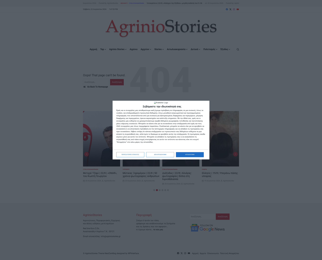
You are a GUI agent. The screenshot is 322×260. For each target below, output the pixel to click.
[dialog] (161, 130)
